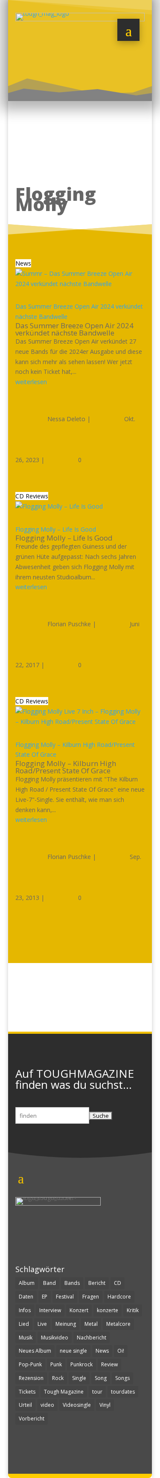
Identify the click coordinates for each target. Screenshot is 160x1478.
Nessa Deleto (66, 419)
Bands (72, 1283)
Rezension (31, 1378)
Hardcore (119, 1296)
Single (79, 1378)
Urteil (25, 1405)
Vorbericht (31, 1418)
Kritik (133, 1310)
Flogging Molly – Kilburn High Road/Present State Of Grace (65, 766)
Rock (58, 1378)
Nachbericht (91, 1337)
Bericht (96, 1283)
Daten (26, 1296)
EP (44, 1296)
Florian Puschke (69, 624)
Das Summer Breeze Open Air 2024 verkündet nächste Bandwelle (74, 329)
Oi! (120, 1350)
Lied (24, 1324)
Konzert (79, 1310)
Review (109, 1364)
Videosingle (77, 1405)
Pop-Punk (30, 1364)
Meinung (65, 1324)
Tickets (27, 1391)
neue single (73, 1350)
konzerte (107, 1310)
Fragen (90, 1296)
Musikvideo (54, 1337)
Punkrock (81, 1364)
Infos (25, 1310)
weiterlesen (31, 382)
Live (42, 1324)
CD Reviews (31, 496)
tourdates (123, 1391)
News (23, 263)
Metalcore (118, 1324)
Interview (50, 1310)
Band (49, 1283)
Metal (91, 1324)
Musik (25, 1337)
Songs (122, 1378)
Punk (56, 1364)
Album (27, 1283)
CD (117, 1283)
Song (101, 1378)
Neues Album (35, 1350)
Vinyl (105, 1405)
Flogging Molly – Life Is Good (55, 529)
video (47, 1405)
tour (97, 1391)
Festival (65, 1296)
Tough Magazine (64, 1391)
